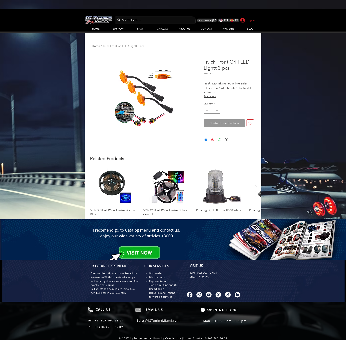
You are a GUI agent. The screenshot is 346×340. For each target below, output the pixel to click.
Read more (210, 96)
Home (96, 46)
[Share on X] (226, 140)
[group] (173, 192)
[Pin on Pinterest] (213, 140)
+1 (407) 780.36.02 (108, 327)
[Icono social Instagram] (199, 295)
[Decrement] (206, 110)
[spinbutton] (212, 110)
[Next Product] (256, 186)
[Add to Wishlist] (250, 123)
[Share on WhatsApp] (220, 140)
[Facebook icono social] (189, 295)
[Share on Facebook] (206, 140)
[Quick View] (115, 186)
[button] (162, 27)
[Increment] (217, 110)
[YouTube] (209, 295)
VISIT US (196, 266)
